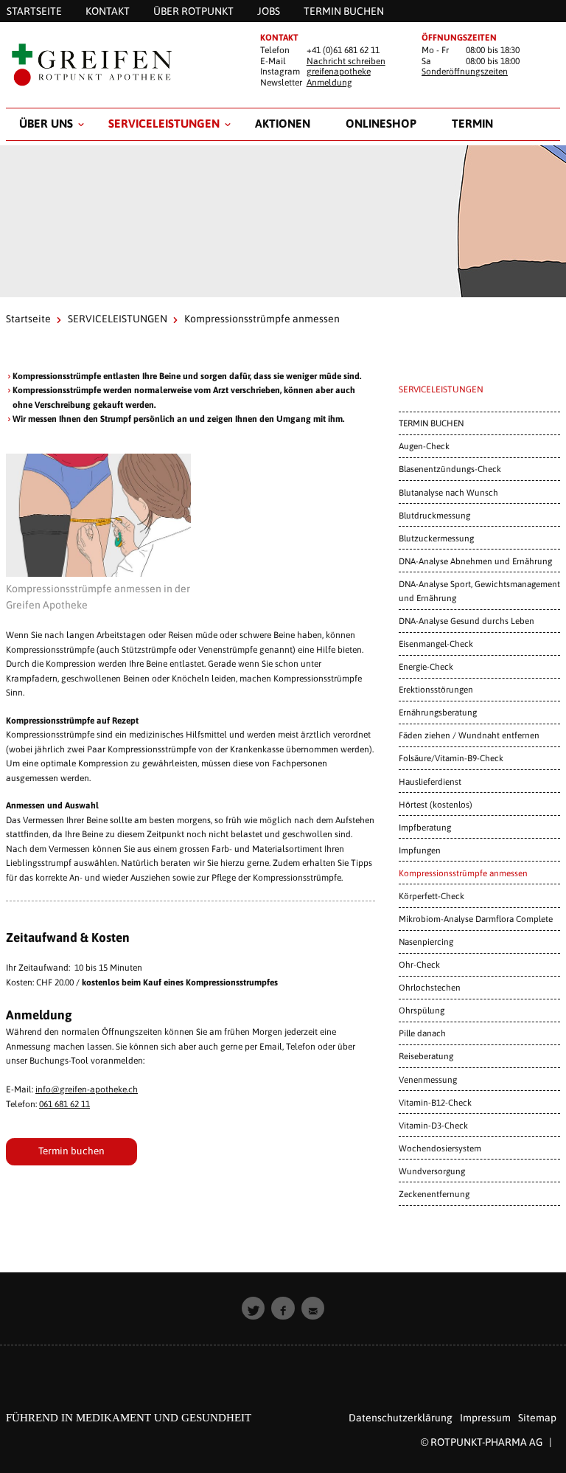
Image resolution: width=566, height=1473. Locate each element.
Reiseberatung (426, 1056)
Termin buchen (71, 1151)
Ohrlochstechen (430, 987)
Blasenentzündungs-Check (450, 469)
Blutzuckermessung (436, 538)
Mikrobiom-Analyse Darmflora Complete (476, 918)
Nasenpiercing (426, 941)
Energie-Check (426, 666)
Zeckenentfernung (434, 1194)
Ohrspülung (421, 1010)
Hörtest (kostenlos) (435, 804)
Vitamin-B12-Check (435, 1102)
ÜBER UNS (46, 123)
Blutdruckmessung (434, 515)
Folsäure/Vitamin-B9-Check (451, 758)
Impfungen (420, 850)
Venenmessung (428, 1079)
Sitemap (537, 1418)
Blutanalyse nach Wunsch (448, 492)
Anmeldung (329, 82)
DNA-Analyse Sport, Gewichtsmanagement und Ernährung (479, 591)
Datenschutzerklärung (401, 1418)
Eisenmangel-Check (436, 643)
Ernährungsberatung (438, 712)
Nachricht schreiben (346, 61)
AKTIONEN (282, 123)
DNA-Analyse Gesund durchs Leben (466, 620)
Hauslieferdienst (430, 781)
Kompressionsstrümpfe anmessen (463, 873)
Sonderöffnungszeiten (465, 71)
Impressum (485, 1418)
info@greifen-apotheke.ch (86, 1089)
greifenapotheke (339, 71)
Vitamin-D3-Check (433, 1125)
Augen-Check (424, 446)
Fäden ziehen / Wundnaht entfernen (469, 735)
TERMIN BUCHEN (431, 423)
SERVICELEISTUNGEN (164, 123)
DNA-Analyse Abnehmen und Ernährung (475, 561)
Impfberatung (425, 827)
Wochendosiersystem (440, 1148)
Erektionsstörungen (436, 689)
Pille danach (422, 1033)
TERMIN (472, 123)
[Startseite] (121, 65)
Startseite (28, 319)
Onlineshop (381, 123)
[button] (253, 1308)
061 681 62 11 (64, 1104)
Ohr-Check (419, 964)
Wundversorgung (432, 1171)
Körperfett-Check (431, 896)
